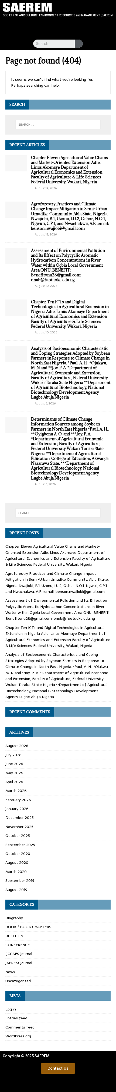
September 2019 (20, 880)
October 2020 (17, 854)
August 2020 (16, 862)
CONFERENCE (17, 945)
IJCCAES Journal (18, 954)
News (10, 972)
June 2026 (14, 764)
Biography (14, 918)
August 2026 (16, 746)
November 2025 (19, 827)
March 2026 (16, 791)
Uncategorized (18, 981)
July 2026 (13, 755)
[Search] (79, 44)
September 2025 (20, 845)
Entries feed (16, 1018)
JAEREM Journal (18, 963)
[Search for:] (58, 124)
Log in (10, 1009)
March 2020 (16, 872)
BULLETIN (14, 936)
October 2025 (17, 836)
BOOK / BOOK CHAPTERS (28, 927)
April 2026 (14, 782)
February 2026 (18, 800)
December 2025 (19, 817)
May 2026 (14, 773)
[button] (58, 27)
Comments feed (20, 1027)
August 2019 (16, 890)
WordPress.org (18, 1036)
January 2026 (17, 809)
